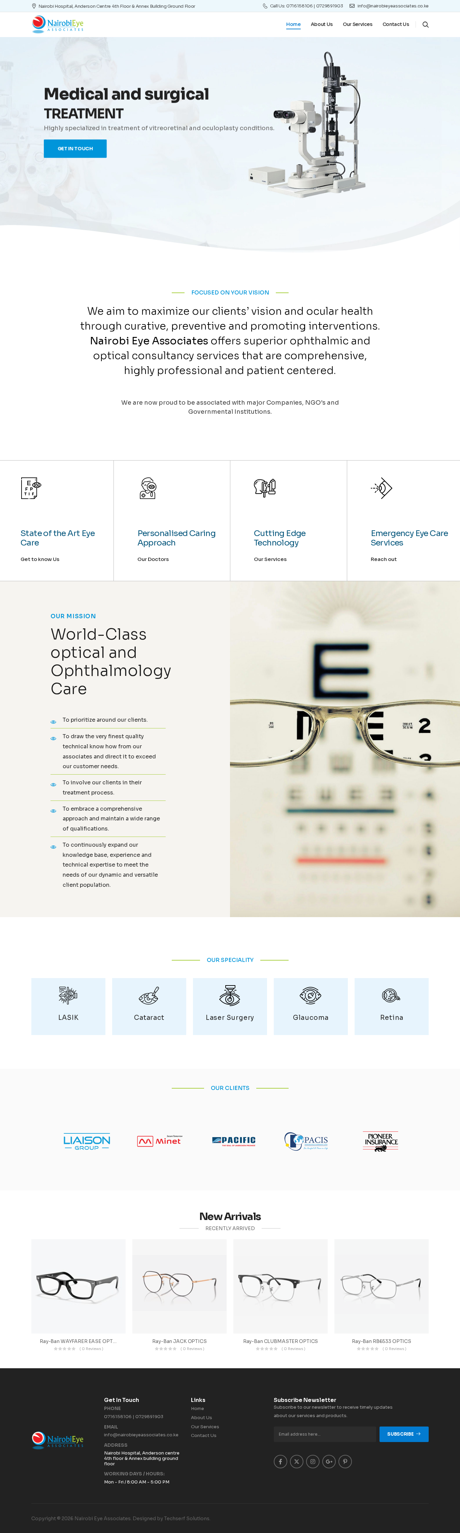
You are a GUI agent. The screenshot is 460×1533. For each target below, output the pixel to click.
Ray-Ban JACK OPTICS (179, 1341)
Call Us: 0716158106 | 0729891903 (306, 6)
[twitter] (296, 1461)
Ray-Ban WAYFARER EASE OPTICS (80, 1341)
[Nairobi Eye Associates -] (57, 24)
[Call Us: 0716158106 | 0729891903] (265, 5)
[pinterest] (345, 1461)
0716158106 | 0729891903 (133, 1416)
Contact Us (396, 24)
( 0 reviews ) (91, 1349)
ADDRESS (116, 1445)
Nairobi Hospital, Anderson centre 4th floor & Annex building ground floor (116, 6)
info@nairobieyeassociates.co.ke (141, 1435)
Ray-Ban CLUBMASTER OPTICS (280, 1341)
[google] (329, 1461)
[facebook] (280, 1461)
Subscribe (400, 1434)
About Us (322, 24)
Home (293, 24)
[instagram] (313, 1461)
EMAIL (111, 1427)
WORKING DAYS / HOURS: (134, 1474)
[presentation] (40, 123)
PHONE (112, 1408)
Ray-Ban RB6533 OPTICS (381, 1341)
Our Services (357, 24)
